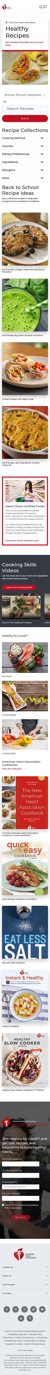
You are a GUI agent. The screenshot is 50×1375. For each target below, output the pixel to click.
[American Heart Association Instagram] (15, 1309)
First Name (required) (12, 1159)
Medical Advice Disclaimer (35, 1331)
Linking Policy (41, 1338)
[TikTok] (33, 1309)
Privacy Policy (15, 1208)
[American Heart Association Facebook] (6, 1309)
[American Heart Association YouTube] (42, 1309)
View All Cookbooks (12, 769)
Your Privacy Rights (25, 1350)
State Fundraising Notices (34, 1344)
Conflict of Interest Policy (25, 1338)
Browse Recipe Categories (23, 94)
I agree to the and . (21, 1206)
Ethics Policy (8, 1338)
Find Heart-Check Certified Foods (22, 540)
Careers (7, 1331)
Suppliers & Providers (14, 1344)
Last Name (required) (12, 1170)
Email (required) (9, 1182)
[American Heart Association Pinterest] (29, 1318)
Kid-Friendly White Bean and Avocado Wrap (24, 43)
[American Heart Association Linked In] (21, 1318)
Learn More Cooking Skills (19, 587)
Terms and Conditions (28, 1205)
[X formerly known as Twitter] (24, 1309)
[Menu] (45, 6)
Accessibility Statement (17, 1334)
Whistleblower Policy (13, 1341)
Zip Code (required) (11, 1193)
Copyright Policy (35, 1334)
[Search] (40, 7)
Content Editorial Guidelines (34, 1341)
